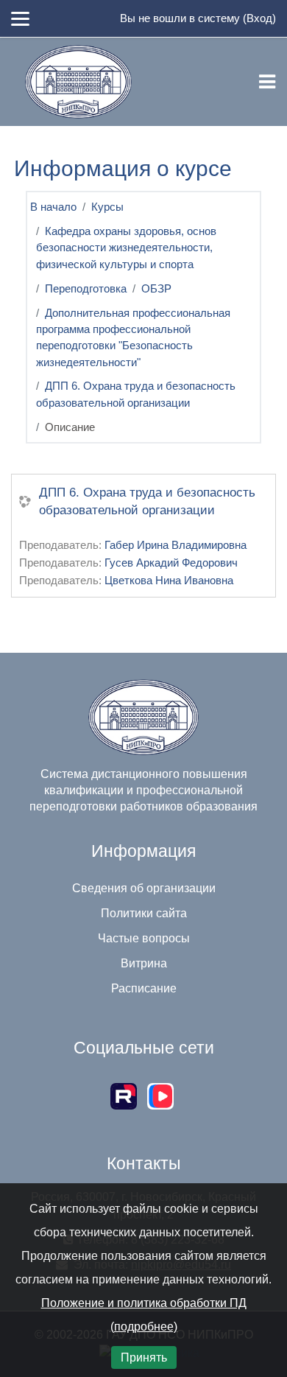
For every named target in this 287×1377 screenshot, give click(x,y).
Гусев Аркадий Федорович (171, 563)
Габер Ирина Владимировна (175, 545)
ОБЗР (156, 289)
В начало (53, 207)
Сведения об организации (144, 888)
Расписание (144, 988)
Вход (259, 18)
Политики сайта (144, 913)
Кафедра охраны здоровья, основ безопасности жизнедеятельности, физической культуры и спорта (126, 247)
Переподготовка (86, 289)
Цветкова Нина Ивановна (168, 580)
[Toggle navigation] (267, 82)
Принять (144, 1357)
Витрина (144, 963)
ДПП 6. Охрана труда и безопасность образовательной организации (147, 501)
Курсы (107, 207)
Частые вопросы (144, 938)
